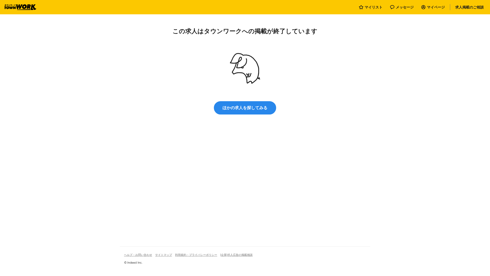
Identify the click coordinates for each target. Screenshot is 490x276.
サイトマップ (163, 254)
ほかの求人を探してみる (245, 108)
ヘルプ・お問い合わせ (138, 254)
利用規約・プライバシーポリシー (196, 254)
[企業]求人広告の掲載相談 (236, 254)
